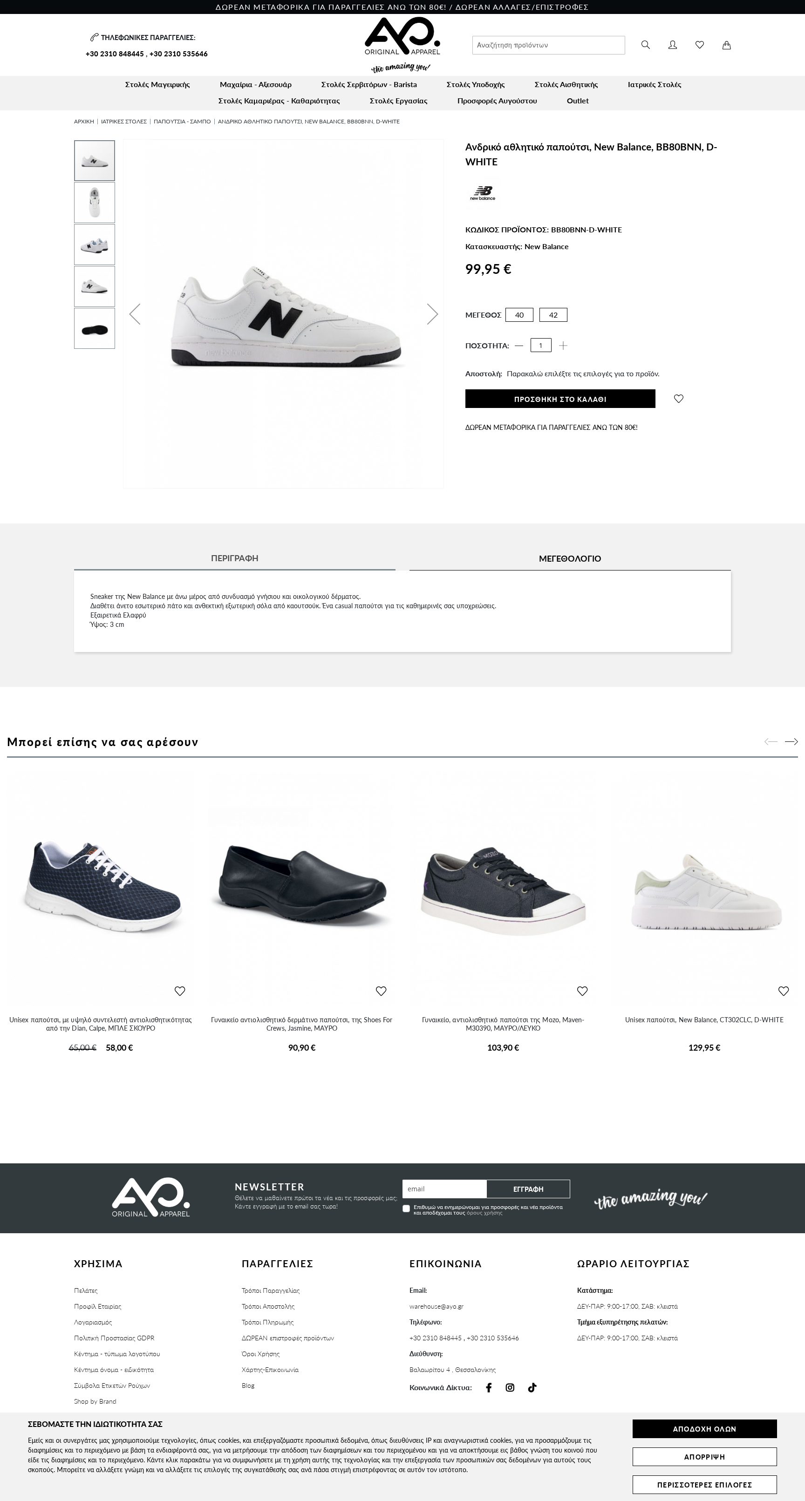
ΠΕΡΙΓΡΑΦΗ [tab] (235, 558)
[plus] (563, 346)
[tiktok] (532, 1387)
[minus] (519, 346)
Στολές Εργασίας (399, 100)
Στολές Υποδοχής (476, 84)
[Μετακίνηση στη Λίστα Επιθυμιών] (180, 991)
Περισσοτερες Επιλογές (704, 1484)
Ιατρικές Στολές (655, 84)
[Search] (645, 45)
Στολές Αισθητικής (566, 84)
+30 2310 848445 (115, 53)
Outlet (578, 100)
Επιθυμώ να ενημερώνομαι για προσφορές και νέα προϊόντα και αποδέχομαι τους (488, 1209)
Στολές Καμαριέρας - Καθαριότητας (279, 100)
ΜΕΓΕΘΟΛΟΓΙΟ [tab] (570, 558)
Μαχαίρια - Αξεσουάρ (256, 84)
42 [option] (553, 314)
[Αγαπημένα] (700, 45)
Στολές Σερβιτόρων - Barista (369, 84)
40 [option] (519, 314)
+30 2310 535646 (179, 53)
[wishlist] (678, 399)
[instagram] (510, 1387)
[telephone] (93, 37)
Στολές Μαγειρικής (157, 84)
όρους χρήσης (485, 1212)
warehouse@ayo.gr (436, 1306)
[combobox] (548, 45)
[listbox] (536, 317)
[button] (134, 314)
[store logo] (402, 45)
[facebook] (489, 1387)
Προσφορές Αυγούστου (497, 100)
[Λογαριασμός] (673, 45)
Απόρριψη (704, 1456)
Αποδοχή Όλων (705, 1428)
